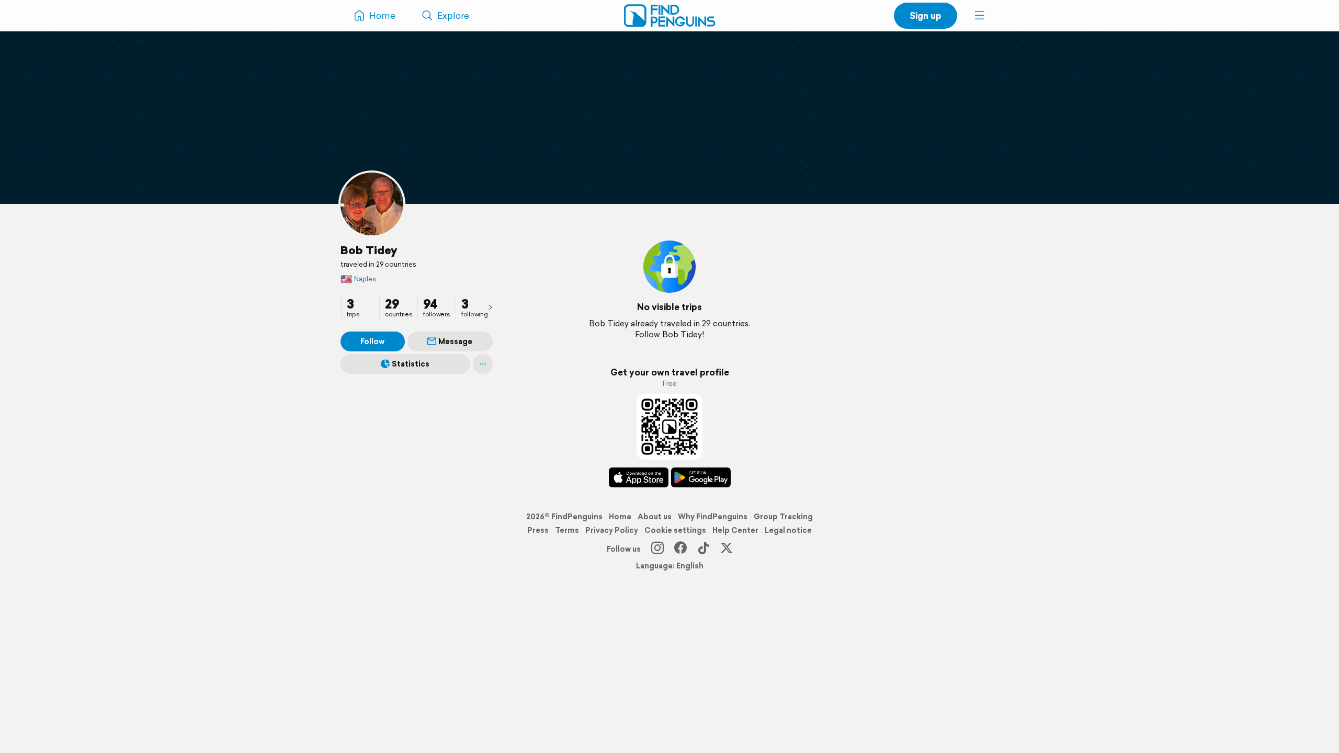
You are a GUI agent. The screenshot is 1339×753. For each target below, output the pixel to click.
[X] (726, 549)
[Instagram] (657, 549)
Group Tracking (783, 516)
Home (620, 516)
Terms (567, 530)
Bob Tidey (369, 250)
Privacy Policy (611, 530)
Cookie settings (675, 530)
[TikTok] (703, 549)
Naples (358, 279)
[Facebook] (680, 549)
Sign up (925, 15)
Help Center (735, 530)
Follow (372, 341)
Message (455, 341)
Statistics (410, 364)
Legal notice (788, 530)
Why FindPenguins (712, 516)
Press (538, 530)
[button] (979, 15)
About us (655, 516)
